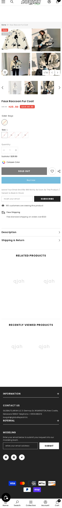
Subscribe (47, 198)
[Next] (57, 72)
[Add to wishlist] (52, 171)
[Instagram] (6, 457)
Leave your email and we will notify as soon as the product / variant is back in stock (31, 191)
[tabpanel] (16, 52)
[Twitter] (22, 457)
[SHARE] (58, 171)
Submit (49, 445)
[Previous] (52, 72)
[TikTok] (14, 457)
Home (4, 25)
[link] (16, 303)
